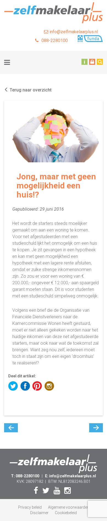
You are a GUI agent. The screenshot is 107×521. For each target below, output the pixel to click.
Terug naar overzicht (30, 90)
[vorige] (11, 427)
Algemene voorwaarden (68, 507)
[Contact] (84, 61)
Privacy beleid (30, 507)
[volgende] (96, 427)
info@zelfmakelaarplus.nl (73, 31)
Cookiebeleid (66, 513)
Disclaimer (39, 513)
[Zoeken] (100, 61)
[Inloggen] (92, 61)
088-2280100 (54, 40)
